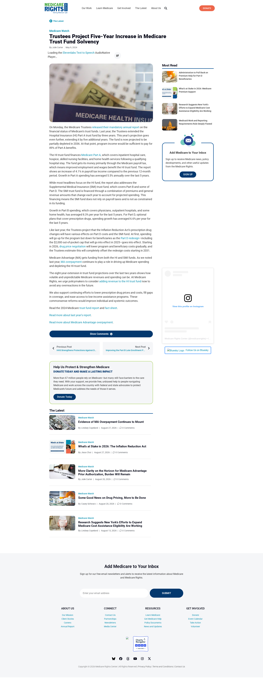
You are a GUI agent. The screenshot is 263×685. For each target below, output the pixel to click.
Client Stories (67, 619)
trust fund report (89, 308)
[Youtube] (135, 659)
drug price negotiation (72, 246)
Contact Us (110, 615)
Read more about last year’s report (70, 315)
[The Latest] (50, 21)
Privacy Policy (144, 666)
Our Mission (67, 615)
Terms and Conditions (163, 666)
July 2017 (239, 679)
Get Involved (124, 8)
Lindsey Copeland (89, 428)
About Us (156, 8)
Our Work (87, 8)
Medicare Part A (91, 155)
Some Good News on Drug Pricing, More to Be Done (112, 497)
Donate (195, 615)
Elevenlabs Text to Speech (79, 52)
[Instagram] (142, 659)
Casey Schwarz (88, 504)
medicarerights (198, 338)
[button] (165, 8)
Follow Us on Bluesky (197, 350)
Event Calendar (195, 619)
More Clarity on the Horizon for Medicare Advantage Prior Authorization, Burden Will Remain (112, 472)
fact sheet (111, 308)
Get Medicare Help (152, 619)
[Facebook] (121, 659)
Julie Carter (86, 479)
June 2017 (239, 683)
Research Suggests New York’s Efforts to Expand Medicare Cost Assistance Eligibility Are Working (110, 524)
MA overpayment (71, 261)
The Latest (141, 8)
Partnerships (110, 619)
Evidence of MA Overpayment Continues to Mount (111, 422)
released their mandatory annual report (115, 127)
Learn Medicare (104, 8)
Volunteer (195, 626)
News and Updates (153, 626)
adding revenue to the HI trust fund (120, 281)
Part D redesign (130, 238)
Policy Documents (152, 622)
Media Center (110, 626)
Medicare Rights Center (176, 338)
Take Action (195, 622)
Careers (67, 622)
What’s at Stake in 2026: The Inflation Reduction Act (112, 446)
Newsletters (110, 622)
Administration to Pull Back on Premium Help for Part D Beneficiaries (193, 75)
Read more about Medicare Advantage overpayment (81, 322)
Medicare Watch (59, 30)
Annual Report (67, 626)
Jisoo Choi (86, 452)
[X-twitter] (149, 659)
